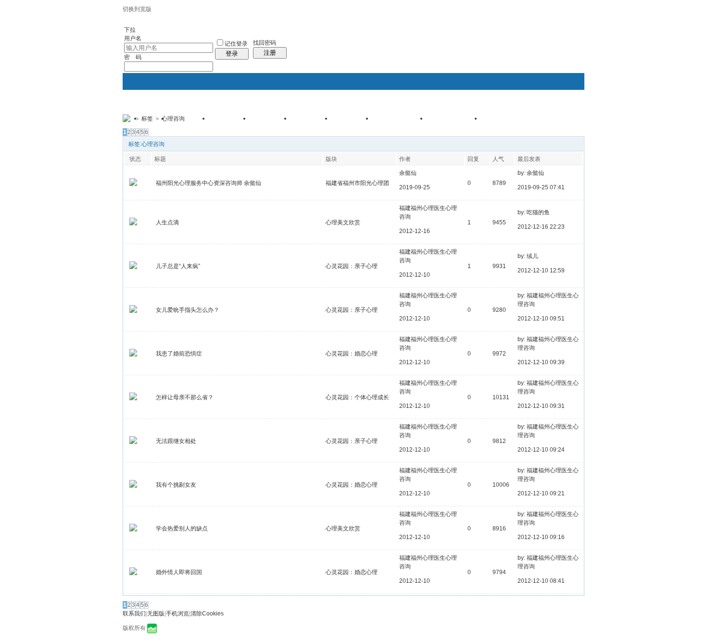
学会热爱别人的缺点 (182, 528)
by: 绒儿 (528, 256)
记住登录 (236, 43)
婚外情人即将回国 (179, 572)
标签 (147, 118)
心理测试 (189, 121)
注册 (270, 52)
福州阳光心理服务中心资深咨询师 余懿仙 (208, 183)
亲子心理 (230, 121)
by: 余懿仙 (531, 173)
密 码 (132, 57)
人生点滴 (167, 222)
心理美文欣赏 (343, 222)
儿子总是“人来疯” (178, 266)
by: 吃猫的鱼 (534, 212)
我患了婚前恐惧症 (179, 353)
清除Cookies (207, 613)
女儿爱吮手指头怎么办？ (187, 310)
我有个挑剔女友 (176, 484)
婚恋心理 (271, 121)
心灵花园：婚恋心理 (352, 353)
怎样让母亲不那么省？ (185, 397)
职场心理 (312, 121)
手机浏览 (177, 613)
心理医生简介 (509, 121)
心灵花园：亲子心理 (352, 266)
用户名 (132, 38)
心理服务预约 (455, 121)
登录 (232, 53)
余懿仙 (408, 173)
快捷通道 (558, 114)
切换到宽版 (137, 9)
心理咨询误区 (400, 121)
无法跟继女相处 (176, 441)
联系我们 (134, 613)
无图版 (155, 613)
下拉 (130, 29)
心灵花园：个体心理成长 (357, 397)
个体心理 (353, 121)
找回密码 (264, 42)
